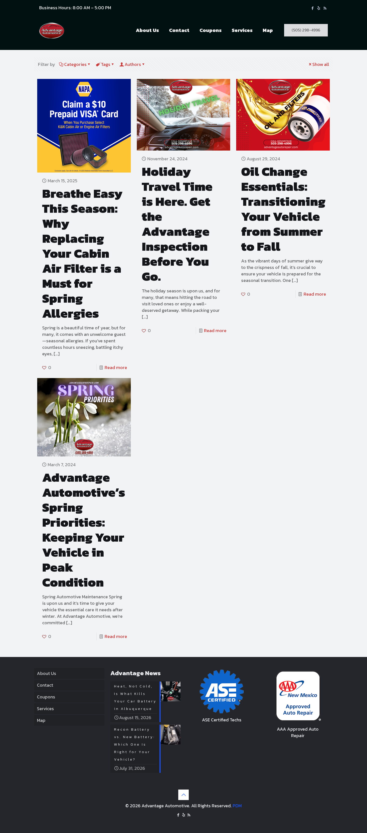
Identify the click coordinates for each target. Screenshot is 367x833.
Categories (75, 64)
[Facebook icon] (312, 8)
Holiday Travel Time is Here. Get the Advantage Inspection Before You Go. (177, 224)
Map (41, 720)
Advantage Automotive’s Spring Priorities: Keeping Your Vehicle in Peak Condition (83, 530)
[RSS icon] (325, 8)
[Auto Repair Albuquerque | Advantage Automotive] (51, 30)
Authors (133, 64)
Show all (320, 64)
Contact (45, 685)
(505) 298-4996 (306, 30)
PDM (237, 805)
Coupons (46, 696)
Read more (116, 367)
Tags (105, 64)
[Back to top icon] (183, 795)
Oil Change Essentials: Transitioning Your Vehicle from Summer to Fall (283, 209)
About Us (46, 673)
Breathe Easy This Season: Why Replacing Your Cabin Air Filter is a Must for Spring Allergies (82, 253)
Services (45, 708)
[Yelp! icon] (319, 8)
